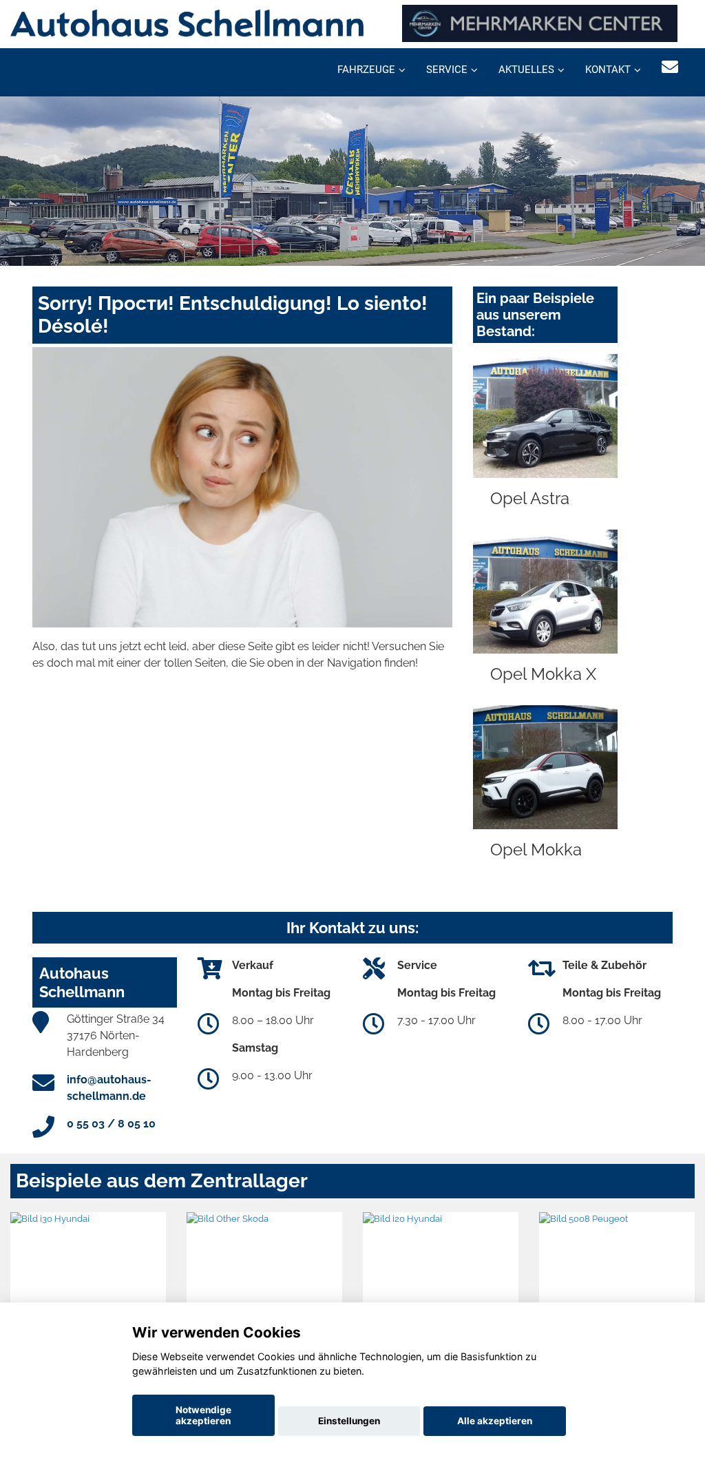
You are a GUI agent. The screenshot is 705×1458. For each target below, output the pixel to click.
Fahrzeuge (366, 69)
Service (446, 69)
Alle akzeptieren (494, 1420)
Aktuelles (526, 69)
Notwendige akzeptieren (203, 1415)
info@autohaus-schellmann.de (109, 1088)
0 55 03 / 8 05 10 (111, 1123)
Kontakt (608, 69)
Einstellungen (349, 1420)
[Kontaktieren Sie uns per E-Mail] (670, 67)
